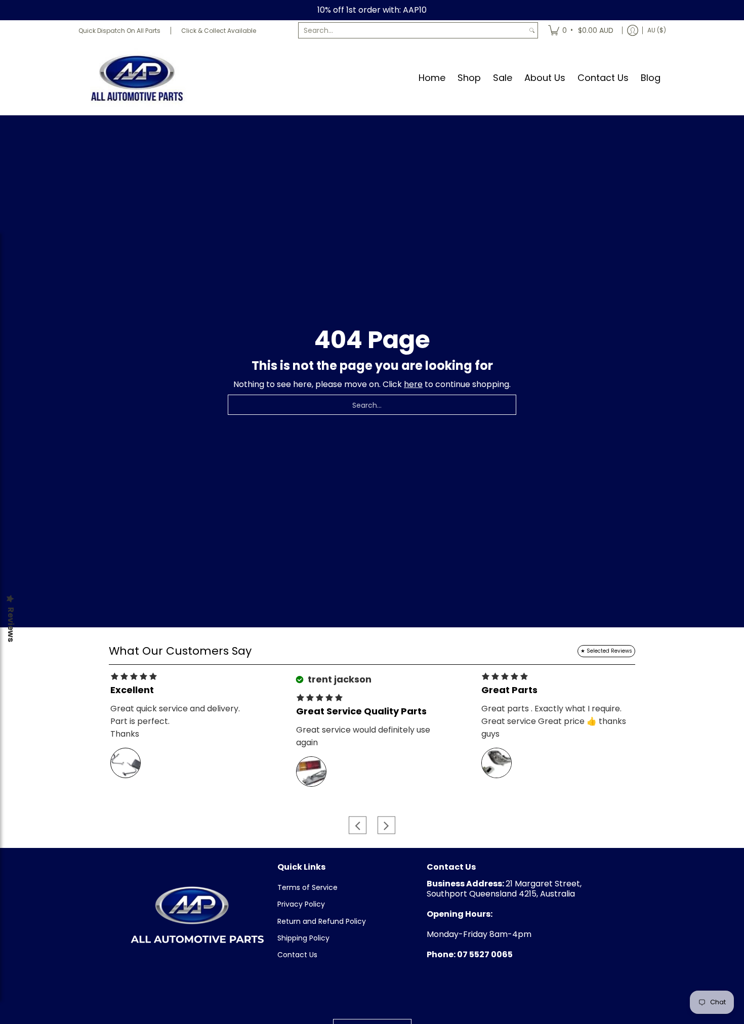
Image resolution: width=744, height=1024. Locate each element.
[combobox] (412, 30)
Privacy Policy (301, 904)
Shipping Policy (303, 938)
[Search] (532, 30)
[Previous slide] (357, 825)
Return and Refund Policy (321, 921)
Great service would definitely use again (363, 736)
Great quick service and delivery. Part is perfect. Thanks (175, 721)
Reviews (11, 624)
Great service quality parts (361, 711)
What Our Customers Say (180, 651)
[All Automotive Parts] (136, 77)
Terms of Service (307, 887)
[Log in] (633, 30)
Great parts (509, 690)
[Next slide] (386, 825)
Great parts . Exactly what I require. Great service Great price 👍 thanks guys (553, 721)
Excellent (132, 690)
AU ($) (656, 30)
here (413, 384)
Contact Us (297, 955)
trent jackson (338, 679)
